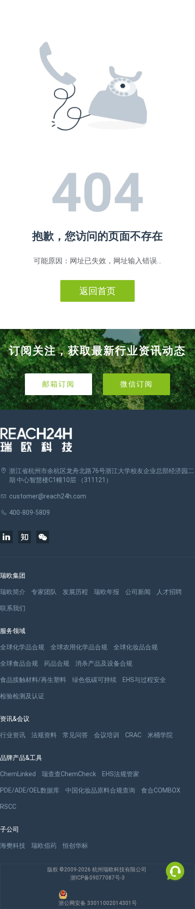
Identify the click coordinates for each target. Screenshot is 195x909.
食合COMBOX (160, 790)
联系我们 (12, 608)
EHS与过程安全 (144, 679)
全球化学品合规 (22, 647)
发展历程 (75, 591)
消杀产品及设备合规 (103, 663)
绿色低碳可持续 (94, 679)
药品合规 (56, 663)
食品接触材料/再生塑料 (33, 679)
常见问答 (75, 735)
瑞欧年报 (106, 591)
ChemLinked (18, 774)
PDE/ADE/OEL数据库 (29, 790)
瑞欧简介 (12, 591)
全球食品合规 (19, 663)
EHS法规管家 (120, 774)
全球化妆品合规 (135, 647)
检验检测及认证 (22, 696)
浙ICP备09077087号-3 (97, 878)
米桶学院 (160, 735)
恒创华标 (75, 845)
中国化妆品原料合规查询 (100, 790)
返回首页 (97, 290)
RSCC (8, 806)
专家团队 (44, 591)
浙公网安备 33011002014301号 (97, 903)
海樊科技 (12, 845)
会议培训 (106, 735)
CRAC (133, 735)
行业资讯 (12, 735)
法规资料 (44, 735)
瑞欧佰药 (44, 845)
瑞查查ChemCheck (69, 774)
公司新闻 (138, 591)
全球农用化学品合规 (78, 647)
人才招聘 (169, 591)
